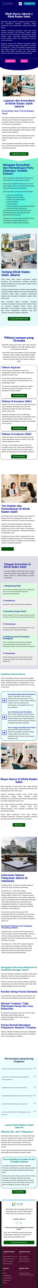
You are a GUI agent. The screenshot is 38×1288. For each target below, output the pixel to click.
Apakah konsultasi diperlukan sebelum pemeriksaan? (17, 1069)
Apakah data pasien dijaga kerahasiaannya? (15, 1104)
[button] (20, 3)
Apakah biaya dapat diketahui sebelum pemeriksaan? (17, 1096)
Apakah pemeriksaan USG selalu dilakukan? (14, 1087)
